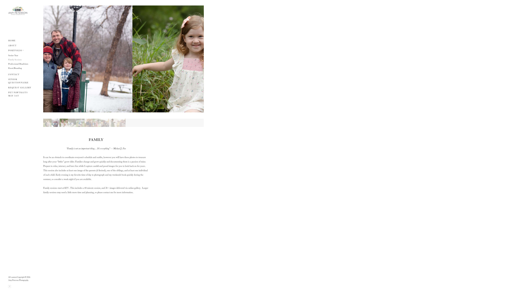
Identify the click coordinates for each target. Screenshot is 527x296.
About (12, 46)
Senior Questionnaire (18, 81)
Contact (13, 75)
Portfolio (15, 51)
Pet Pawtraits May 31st (18, 94)
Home (12, 41)
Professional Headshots (18, 64)
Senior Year (13, 55)
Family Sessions (15, 60)
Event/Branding (15, 68)
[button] (23, 50)
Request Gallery (19, 88)
